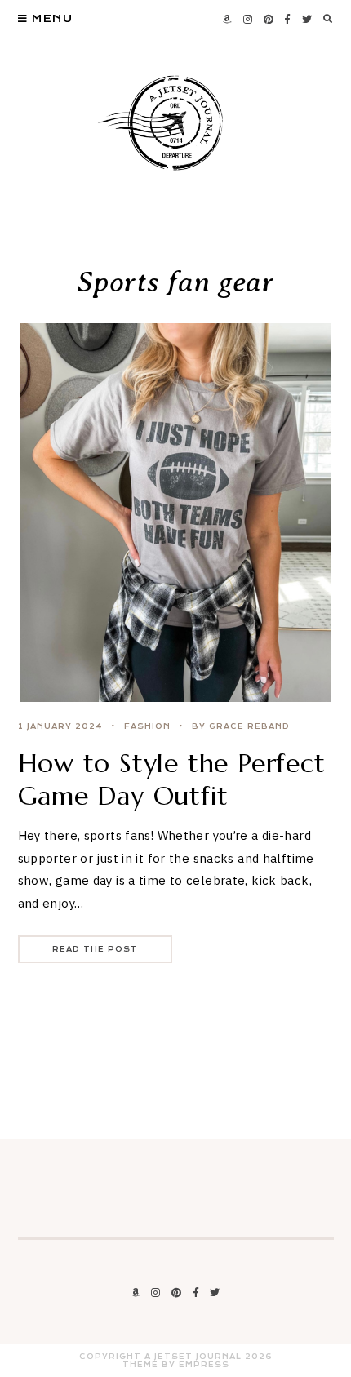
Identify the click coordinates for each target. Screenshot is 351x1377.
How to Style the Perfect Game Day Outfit (172, 779)
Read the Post (95, 949)
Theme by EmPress (175, 1365)
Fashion (147, 726)
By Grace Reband (241, 726)
